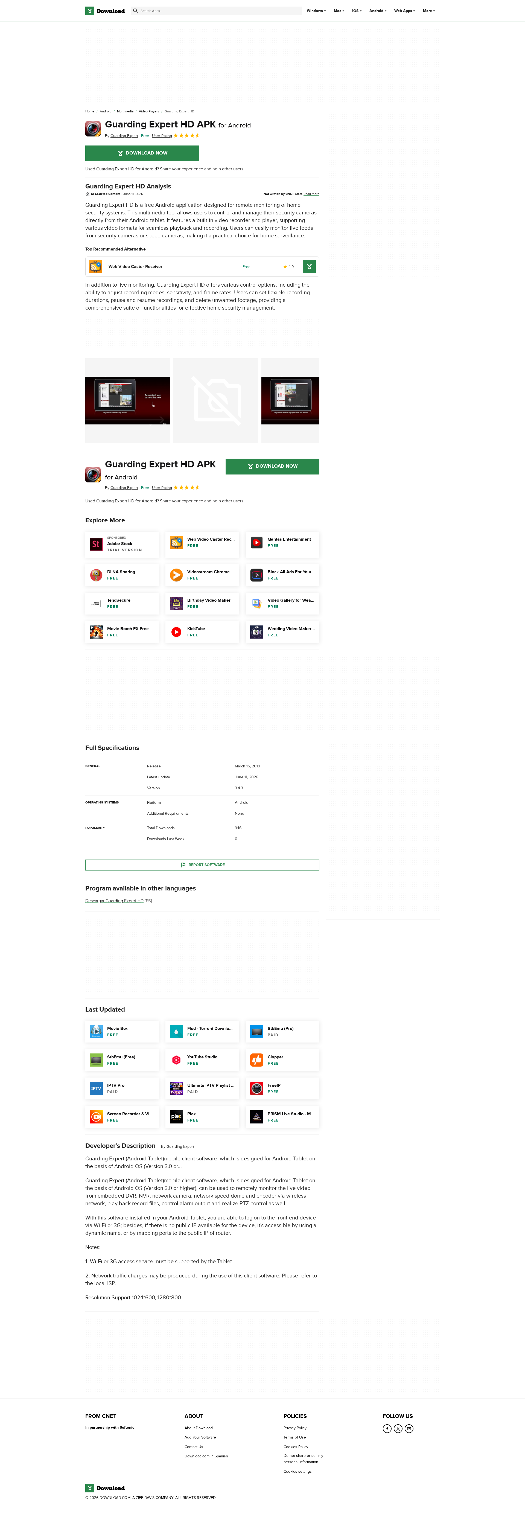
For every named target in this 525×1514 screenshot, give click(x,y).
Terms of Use (295, 1437)
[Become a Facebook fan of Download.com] (387, 1428)
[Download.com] (105, 11)
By (121, 135)
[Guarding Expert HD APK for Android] (93, 128)
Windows (315, 11)
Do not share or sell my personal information (303, 1458)
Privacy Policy (295, 1428)
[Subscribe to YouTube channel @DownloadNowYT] (409, 1428)
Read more (311, 194)
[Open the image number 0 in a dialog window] (127, 400)
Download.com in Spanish (206, 1456)
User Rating (162, 135)
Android (376, 11)
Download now (147, 153)
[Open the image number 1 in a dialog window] (215, 400)
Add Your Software (200, 1437)
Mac (337, 11)
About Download (199, 1428)
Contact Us (194, 1447)
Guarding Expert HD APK (178, 124)
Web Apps (403, 11)
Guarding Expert (180, 1146)
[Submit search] (135, 11)
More (427, 10)
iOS (355, 11)
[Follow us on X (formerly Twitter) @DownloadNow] (398, 1428)
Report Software (207, 865)
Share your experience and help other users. (202, 169)
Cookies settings (298, 1471)
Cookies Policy (296, 1447)
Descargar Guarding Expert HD (114, 901)
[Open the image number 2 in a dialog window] (303, 400)
